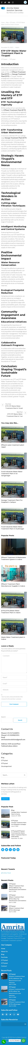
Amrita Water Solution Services (14, 9)
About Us (4, 951)
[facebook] (2, 849)
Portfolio (4, 957)
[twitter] (6, 849)
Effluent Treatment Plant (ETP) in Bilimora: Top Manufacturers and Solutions (17, 887)
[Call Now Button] (4, 1042)
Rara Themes (6, 1041)
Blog (2, 757)
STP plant (12, 59)
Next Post (15, 414)
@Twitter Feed (6, 873)
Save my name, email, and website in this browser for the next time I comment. (12, 698)
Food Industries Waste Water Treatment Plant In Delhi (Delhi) (19, 834)
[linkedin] (14, 849)
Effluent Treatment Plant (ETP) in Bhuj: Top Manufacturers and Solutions (17, 898)
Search (3, 717)
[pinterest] (18, 849)
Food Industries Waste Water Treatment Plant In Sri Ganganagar (11, 473)
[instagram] (10, 849)
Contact (4, 966)
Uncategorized (6, 766)
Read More (5, 798)
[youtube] (18, 1014)
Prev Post (14, 406)
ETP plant (4, 59)
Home (3, 948)
